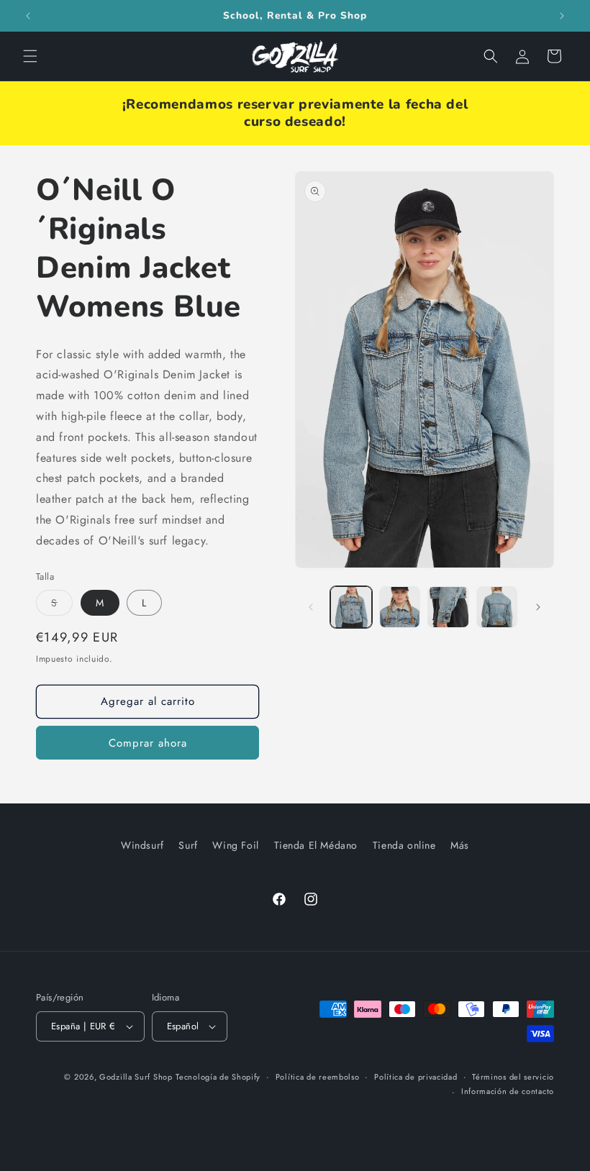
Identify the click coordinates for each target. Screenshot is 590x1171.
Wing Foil (235, 845)
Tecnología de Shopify (218, 1077)
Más (459, 845)
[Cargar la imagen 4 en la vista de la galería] (497, 607)
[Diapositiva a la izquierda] (311, 607)
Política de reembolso (318, 1077)
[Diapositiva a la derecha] (538, 607)
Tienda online (404, 845)
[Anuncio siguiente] (562, 16)
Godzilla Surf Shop (136, 1077)
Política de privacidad (415, 1077)
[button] (30, 56)
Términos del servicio (513, 1077)
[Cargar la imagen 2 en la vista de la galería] (400, 607)
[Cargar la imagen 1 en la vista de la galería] (351, 607)
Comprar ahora (148, 743)
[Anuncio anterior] (28, 16)
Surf (187, 845)
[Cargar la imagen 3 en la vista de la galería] (448, 607)
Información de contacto (507, 1091)
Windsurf (142, 845)
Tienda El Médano (316, 845)
